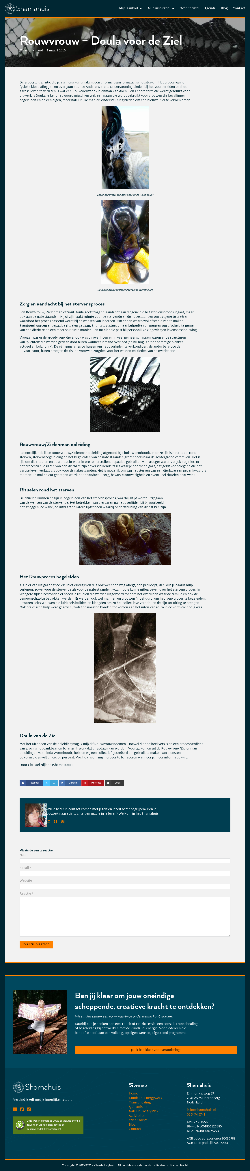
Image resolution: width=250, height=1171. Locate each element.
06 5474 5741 (196, 1115)
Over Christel (189, 8)
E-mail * (25, 868)
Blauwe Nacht (179, 1165)
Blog (224, 8)
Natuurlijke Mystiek (143, 1111)
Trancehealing (140, 1103)
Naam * (25, 855)
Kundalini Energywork (145, 1098)
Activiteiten (137, 1116)
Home (133, 1094)
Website (26, 881)
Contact (239, 8)
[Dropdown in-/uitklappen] (141, 8)
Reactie (26, 894)
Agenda (210, 8)
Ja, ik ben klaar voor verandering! (156, 1050)
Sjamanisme (138, 1107)
